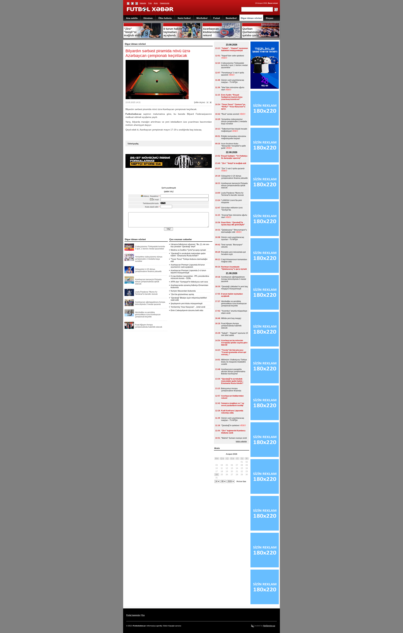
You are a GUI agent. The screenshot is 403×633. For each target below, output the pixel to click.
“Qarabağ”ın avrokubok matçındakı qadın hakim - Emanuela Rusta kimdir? (188, 254)
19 (227, 471)
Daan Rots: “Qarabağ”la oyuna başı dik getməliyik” (233, 223)
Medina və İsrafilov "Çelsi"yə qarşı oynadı (188, 250)
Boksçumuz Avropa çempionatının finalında (231, 389)
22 (242, 471)
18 (222, 471)
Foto (150, 3)
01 (242, 462)
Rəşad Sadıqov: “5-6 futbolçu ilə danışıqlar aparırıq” (234, 157)
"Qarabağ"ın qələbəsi (230, 425)
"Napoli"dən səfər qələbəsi (232, 56)
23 (247, 471)
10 (217, 468)
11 (222, 468)
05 (227, 465)
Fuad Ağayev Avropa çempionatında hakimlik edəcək (148, 326)
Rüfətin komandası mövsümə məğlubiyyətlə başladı (233, 137)
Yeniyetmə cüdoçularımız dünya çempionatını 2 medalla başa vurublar (148, 259)
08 (242, 465)
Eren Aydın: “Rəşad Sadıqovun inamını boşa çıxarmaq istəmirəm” (231, 97)
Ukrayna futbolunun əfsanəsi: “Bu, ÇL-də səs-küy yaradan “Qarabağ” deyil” (190, 245)
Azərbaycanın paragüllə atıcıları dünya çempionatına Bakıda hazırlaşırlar (233, 371)
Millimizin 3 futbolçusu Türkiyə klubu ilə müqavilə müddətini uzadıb (234, 362)
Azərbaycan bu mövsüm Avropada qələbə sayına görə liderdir (234, 342)
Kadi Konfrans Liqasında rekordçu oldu (232, 412)
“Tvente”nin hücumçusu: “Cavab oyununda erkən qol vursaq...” (233, 352)
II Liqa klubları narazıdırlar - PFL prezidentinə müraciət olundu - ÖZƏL (190, 277)
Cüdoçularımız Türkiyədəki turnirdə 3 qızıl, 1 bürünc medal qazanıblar (150, 247)
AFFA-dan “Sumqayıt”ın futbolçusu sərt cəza (189, 282)
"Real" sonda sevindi (230, 114)
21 (237, 471)
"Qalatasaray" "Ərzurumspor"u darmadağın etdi (234, 231)
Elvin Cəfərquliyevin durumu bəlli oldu (187, 310)
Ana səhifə (132, 18)
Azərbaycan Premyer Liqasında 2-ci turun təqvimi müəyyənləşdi (188, 271)
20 (232, 471)
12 (227, 468)
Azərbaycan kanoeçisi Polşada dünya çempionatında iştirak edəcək (148, 281)
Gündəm (148, 18)
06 (232, 465)
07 (237, 465)
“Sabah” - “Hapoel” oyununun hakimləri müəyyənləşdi (234, 49)
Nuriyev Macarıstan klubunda (183, 291)
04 (222, 465)
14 (237, 468)
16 (247, 468)
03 (217, 465)
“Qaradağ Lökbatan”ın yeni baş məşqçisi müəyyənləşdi (234, 287)
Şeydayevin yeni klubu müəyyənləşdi (186, 303)
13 (232, 468)
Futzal (216, 18)
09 (247, 465)
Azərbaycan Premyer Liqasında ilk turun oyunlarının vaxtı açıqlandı (188, 266)
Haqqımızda (164, 3)
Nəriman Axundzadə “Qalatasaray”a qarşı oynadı (234, 268)
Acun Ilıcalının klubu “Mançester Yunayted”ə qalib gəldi (233, 146)
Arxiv (156, 3)
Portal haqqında (133, 615)
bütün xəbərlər (241, 441)
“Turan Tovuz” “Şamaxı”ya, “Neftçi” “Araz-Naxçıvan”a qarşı (233, 106)
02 (247, 462)
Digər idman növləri (251, 18)
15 (242, 468)
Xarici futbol (184, 18)
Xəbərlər (143, 3)
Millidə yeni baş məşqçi (231, 318)
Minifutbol (201, 18)
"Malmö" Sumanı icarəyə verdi (234, 438)
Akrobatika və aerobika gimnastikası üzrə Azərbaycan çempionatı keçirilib (148, 314)
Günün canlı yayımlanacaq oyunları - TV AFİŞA (232, 238)
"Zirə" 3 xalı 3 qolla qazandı (232, 168)
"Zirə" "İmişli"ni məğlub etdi (233, 163)
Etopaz (269, 18)
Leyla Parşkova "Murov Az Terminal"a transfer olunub (146, 293)
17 (217, 471)
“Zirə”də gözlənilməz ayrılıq (182, 294)
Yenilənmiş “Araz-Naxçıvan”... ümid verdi (188, 307)
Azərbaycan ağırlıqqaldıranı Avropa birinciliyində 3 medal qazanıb (150, 303)
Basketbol (231, 18)
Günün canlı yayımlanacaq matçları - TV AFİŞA (232, 81)
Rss (143, 615)
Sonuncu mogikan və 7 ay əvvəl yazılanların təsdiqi (232, 404)
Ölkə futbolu (165, 18)
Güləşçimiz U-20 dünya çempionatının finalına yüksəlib (148, 270)
